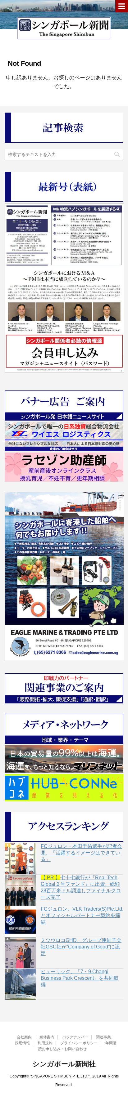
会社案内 (24, 1037)
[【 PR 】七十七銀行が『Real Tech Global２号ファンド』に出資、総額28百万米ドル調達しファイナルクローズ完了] (20, 890)
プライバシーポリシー (79, 1043)
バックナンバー (75, 1037)
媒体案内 (46, 1037)
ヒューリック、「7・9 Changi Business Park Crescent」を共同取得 (80, 978)
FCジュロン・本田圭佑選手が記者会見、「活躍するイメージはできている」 (81, 853)
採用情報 (22, 1043)
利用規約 (45, 1043)
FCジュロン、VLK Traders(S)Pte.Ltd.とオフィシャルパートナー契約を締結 (82, 915)
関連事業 (103, 1037)
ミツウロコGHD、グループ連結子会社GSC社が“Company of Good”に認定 (81, 947)
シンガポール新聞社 (64, 1064)
